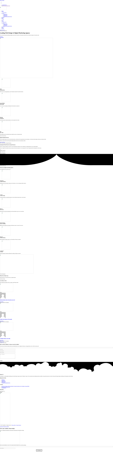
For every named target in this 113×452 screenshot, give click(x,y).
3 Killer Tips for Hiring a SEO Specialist (6, 319)
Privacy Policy (14, 425)
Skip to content (2, 0)
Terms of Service (18, 425)
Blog (2, 18)
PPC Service (5, 15)
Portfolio (3, 17)
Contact (3, 28)
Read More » (2, 301)
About (3, 11)
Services (3, 13)
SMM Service (5, 24)
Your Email (1, 391)
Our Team (5, 12)
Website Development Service (8, 16)
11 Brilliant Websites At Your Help (5, 338)
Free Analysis (39, 450)
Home (2, 20)
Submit (1, 360)
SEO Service (5, 14)
